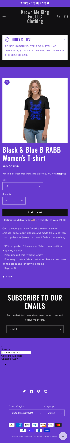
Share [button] (9, 276)
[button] (4, 16)
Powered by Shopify (50, 436)
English (51, 413)
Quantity (6, 194)
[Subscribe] (59, 329)
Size (4, 180)
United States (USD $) (23, 413)
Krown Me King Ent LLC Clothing (31, 436)
